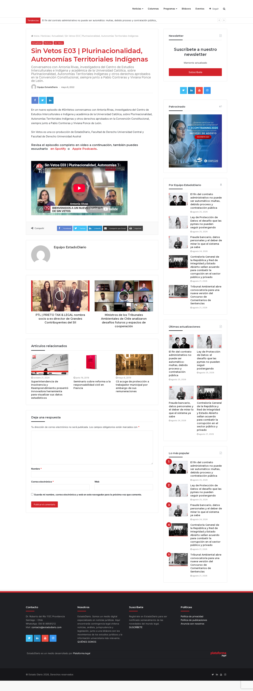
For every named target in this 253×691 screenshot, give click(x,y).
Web (96, 481)
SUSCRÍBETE (136, 627)
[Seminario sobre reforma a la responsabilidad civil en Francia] (92, 364)
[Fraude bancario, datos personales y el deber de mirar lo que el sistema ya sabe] (178, 242)
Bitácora (186, 8)
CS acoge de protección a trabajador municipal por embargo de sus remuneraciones (132, 386)
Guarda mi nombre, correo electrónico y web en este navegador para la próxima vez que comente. (88, 494)
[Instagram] (207, 90)
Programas (169, 8)
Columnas (153, 8)
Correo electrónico (42, 481)
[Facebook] (34, 100)
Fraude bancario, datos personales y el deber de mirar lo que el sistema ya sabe (206, 242)
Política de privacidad (192, 616)
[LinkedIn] (50, 100)
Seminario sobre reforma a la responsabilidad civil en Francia (92, 385)
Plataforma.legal (81, 653)
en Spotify (58, 148)
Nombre (36, 468)
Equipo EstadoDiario (47, 87)
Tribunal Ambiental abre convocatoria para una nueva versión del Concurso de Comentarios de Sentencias (205, 295)
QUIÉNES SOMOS (86, 641)
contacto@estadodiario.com (46, 627)
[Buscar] (224, 8)
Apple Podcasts (84, 148)
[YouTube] (199, 90)
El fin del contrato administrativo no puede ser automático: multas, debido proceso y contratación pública (99, 20)
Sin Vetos (59, 43)
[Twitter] (42, 100)
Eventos (200, 8)
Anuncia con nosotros (192, 623)
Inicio (36, 35)
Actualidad (57, 35)
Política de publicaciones (194, 620)
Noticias (136, 8)
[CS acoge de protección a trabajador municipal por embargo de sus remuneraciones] (134, 364)
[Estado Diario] (45, 10)
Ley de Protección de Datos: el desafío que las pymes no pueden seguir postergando (206, 222)
